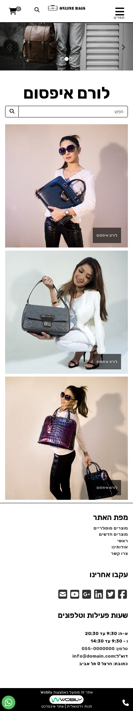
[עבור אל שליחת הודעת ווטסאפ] (8, 702)
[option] (66, 47)
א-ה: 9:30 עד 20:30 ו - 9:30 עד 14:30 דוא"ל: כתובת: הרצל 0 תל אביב (100, 648)
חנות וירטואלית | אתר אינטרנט (66, 706)
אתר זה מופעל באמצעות (67, 699)
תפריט (119, 17)
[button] (10, 47)
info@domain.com (93, 656)
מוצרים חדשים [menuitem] (113, 534)
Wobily (46, 692)
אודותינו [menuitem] (120, 546)
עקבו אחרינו (109, 575)
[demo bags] (67, 7)
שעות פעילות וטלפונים (93, 615)
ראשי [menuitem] (122, 540)
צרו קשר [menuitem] (119, 553)
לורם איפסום (107, 235)
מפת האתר (110, 517)
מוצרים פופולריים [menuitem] (110, 528)
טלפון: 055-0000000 (105, 648)
